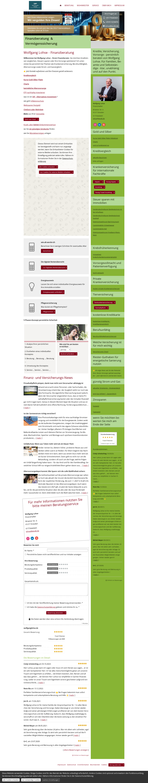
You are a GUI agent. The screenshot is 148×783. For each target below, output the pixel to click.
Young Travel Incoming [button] (103, 192)
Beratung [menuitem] (69, 5)
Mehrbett (39, 109)
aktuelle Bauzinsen (100, 158)
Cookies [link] (104, 765)
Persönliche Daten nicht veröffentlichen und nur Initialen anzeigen (54, 554)
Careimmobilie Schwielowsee (103, 225)
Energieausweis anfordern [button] (52, 292)
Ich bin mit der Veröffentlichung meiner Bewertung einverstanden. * (55, 603)
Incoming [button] (98, 187)
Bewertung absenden (55, 613)
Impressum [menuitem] (119, 5)
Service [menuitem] (95, 5)
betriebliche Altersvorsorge (35, 88)
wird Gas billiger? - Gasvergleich (104, 394)
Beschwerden (95, 765)
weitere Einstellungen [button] (51, 780)
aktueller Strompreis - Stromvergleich (106, 388)
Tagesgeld (96, 412)
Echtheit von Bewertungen (114, 580)
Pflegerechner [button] (48, 312)
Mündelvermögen (37, 133)
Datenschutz (71, 765)
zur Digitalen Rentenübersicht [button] (54, 268)
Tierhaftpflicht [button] (100, 308)
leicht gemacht (98, 273)
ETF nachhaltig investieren (34, 92)
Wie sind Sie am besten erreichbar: (68, 345)
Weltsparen (28, 105)
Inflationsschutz (37, 101)
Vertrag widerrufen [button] (115, 765)
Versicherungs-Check (100, 352)
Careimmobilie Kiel (100, 229)
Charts (95, 142)
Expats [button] (97, 182)
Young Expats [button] (111, 182)
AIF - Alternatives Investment (44, 97)
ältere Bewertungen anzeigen (76, 750)
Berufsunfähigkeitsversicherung (104, 336)
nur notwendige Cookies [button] (31, 780)
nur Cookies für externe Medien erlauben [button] (55, 172)
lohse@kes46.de (99, 119)
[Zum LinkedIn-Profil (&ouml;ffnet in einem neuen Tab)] (99, 124)
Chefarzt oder (29, 109)
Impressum (62, 765)
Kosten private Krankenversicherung (106, 289)
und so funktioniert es (101, 145)
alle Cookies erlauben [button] (47, 167)
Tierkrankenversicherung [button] (103, 302)
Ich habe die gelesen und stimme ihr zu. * (53, 607)
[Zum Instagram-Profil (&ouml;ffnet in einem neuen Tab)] (95, 124)
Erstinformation (83, 765)
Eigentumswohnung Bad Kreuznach (106, 222)
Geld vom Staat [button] (30, 119)
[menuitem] (60, 5)
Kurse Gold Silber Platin (33, 80)
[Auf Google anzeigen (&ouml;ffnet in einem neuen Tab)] (103, 124)
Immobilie (40, 114)
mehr (96, 481)
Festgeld (96, 406)
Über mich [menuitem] (106, 5)
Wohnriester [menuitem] (83, 5)
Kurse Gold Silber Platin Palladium (105, 138)
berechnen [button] (47, 251)
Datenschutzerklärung (46, 607)
